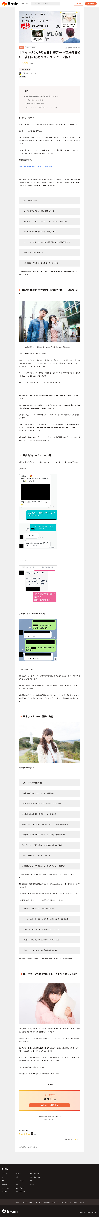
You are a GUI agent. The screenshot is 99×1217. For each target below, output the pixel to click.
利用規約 (17, 1202)
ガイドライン (55, 1202)
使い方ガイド (64, 1202)
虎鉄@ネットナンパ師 (29, 73)
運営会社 (82, 1202)
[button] (10, 4)
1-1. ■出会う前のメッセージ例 (33, 100)
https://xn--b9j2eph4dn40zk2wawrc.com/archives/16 (37, 166)
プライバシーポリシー (27, 1202)
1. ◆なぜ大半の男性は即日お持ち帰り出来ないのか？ (41, 96)
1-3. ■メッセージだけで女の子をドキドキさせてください (41, 107)
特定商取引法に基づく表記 (43, 1202)
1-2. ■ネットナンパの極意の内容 (34, 103)
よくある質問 (73, 1202)
